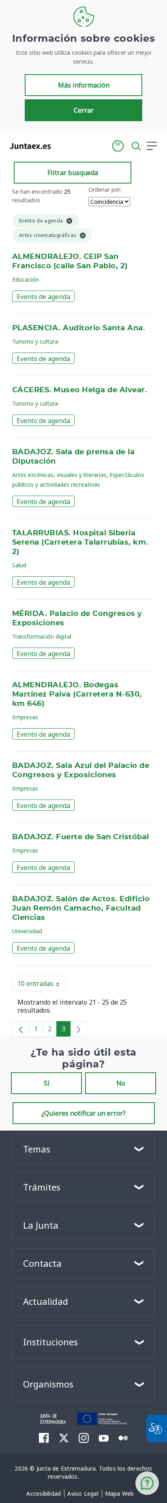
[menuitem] (43, 1493)
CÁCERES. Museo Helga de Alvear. (79, 390)
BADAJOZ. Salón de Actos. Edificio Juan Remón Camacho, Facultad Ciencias (81, 908)
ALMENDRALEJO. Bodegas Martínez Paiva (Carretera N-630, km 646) (77, 695)
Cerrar (84, 110)
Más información (83, 85)
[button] (118, 146)
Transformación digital (41, 636)
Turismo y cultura (35, 341)
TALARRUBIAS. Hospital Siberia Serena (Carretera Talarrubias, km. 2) (80, 543)
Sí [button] (46, 1083)
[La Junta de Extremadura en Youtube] (103, 1437)
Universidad (27, 931)
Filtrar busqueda (72, 172)
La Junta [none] (40, 1225)
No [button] (120, 1083)
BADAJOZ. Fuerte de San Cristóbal (80, 837)
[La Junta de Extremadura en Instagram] (84, 1437)
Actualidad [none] (45, 1301)
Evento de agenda (43, 296)
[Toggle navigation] (62, 145)
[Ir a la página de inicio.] (27, 146)
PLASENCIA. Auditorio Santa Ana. (78, 328)
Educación (25, 279)
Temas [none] (36, 1149)
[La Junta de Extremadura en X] (64, 1437)
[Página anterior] (20, 1029)
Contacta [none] (42, 1263)
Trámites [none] (41, 1187)
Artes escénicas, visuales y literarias (59, 475)
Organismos (48, 1384)
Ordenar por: (105, 189)
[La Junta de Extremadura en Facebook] (44, 1437)
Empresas (25, 717)
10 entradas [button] (41, 985)
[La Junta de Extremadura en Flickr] (123, 1437)
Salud (19, 565)
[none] (78, 1029)
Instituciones (50, 1342)
